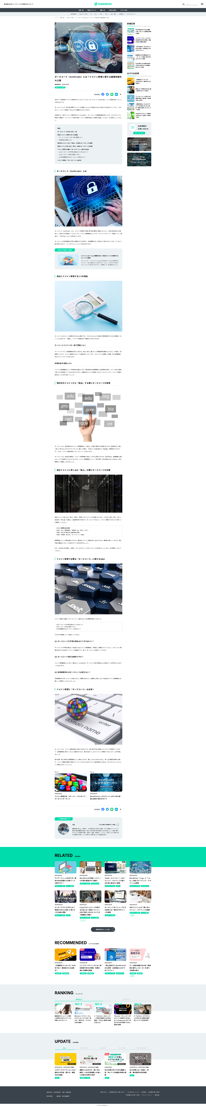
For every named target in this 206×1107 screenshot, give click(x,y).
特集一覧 (102, 10)
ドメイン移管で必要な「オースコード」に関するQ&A (73, 149)
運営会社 (157, 1095)
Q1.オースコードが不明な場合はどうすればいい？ (73, 152)
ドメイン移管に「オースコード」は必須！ (70, 160)
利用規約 (144, 1092)
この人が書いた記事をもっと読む (107, 824)
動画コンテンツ (92, 10)
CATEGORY (57, 1092)
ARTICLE (49, 1092)
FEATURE (49, 1096)
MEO (101, 14)
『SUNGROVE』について (133, 1092)
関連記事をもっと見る (103, 929)
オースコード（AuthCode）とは (67, 131)
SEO (96, 14)
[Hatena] (116, 94)
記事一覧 (81, 10)
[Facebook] (103, 94)
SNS (106, 14)
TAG (63, 1092)
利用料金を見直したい (65, 140)
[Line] (112, 94)
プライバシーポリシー (147, 1095)
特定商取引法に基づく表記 (132, 1095)
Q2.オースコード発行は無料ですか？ (70, 154)
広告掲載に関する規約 (153, 1092)
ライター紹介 (123, 10)
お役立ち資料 (112, 10)
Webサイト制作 (83, 14)
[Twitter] (107, 94)
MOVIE (59, 1096)
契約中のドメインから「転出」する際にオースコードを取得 (75, 143)
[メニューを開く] (202, 4)
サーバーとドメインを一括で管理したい (70, 137)
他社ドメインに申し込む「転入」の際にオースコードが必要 (75, 146)
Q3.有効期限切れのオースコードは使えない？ (72, 157)
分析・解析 (113, 14)
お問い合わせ (103, 1092)
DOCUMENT (66, 1096)
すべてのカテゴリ (131, 14)
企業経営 (121, 14)
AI (90, 14)
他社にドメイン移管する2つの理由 (68, 135)
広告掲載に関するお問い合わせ (116, 1092)
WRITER (68, 1092)
